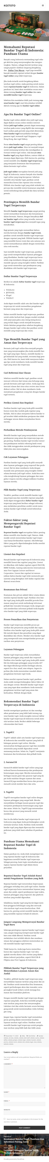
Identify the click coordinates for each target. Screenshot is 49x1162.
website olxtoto (8, 1044)
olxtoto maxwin (31, 1040)
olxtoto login (22, 1040)
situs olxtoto (37, 1042)
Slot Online (31, 1036)
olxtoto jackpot (12, 1040)
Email (7, 1101)
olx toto (11, 1038)
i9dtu (23, 1036)
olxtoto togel (29, 1042)
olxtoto (16, 1038)
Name (6, 1092)
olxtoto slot (21, 1042)
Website (7, 1110)
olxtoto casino (34, 1038)
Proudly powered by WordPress (14, 1159)
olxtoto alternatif (24, 1038)
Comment (8, 1064)
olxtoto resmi (13, 1042)
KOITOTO (9, 5)
